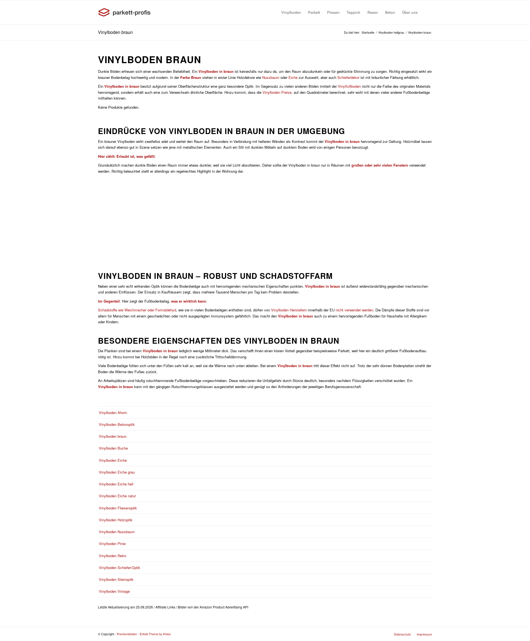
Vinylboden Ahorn (113, 412)
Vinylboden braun (115, 32)
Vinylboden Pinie (112, 543)
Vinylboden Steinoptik (116, 579)
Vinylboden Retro (112, 555)
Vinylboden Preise (277, 92)
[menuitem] (291, 12)
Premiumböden (127, 634)
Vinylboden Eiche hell (116, 484)
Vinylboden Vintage (114, 591)
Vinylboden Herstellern (289, 310)
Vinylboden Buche (113, 448)
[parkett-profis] (125, 12)
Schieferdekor (348, 77)
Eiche (293, 77)
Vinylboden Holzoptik (115, 519)
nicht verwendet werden (354, 310)
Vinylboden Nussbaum (117, 531)
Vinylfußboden (349, 86)
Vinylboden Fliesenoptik (118, 508)
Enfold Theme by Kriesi (155, 634)
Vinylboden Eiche (113, 460)
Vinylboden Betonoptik (117, 424)
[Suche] (426, 12)
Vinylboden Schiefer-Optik (119, 567)
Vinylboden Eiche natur (117, 495)
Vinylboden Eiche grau (117, 472)
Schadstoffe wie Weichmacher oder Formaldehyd (137, 310)
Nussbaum (270, 77)
